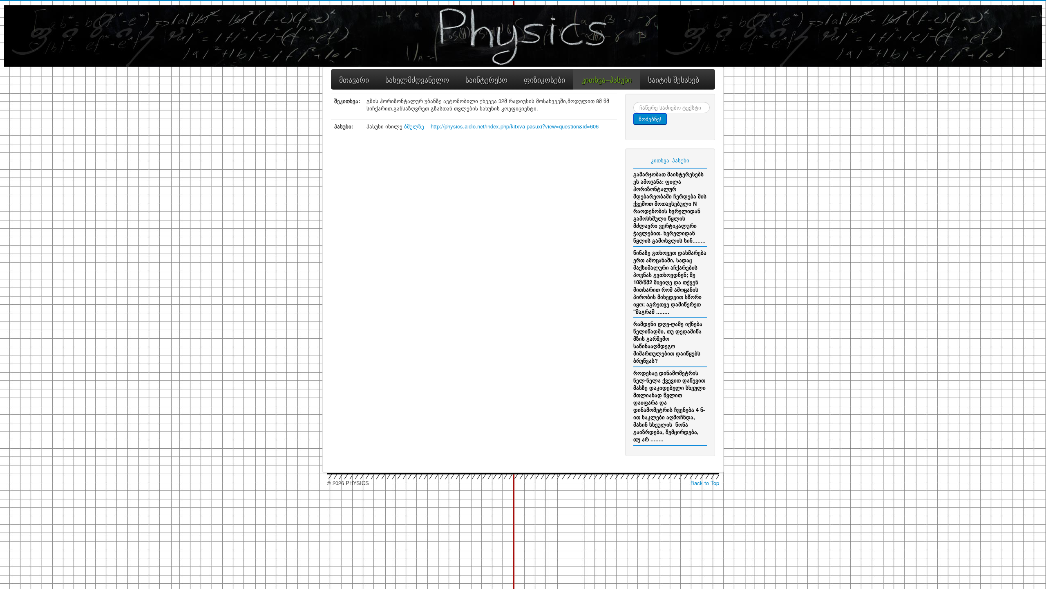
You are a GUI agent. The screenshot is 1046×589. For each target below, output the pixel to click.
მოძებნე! (650, 119)
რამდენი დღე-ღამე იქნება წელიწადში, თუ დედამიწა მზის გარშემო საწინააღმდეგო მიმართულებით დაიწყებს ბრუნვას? (667, 342)
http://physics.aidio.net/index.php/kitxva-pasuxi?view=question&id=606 (515, 126)
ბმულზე (414, 126)
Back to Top (705, 483)
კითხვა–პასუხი (670, 160)
